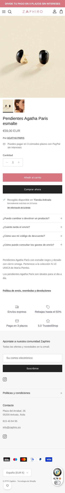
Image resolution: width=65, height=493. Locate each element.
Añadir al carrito (32, 177)
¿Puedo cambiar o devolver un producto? (26, 218)
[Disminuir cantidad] (6, 162)
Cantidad (8, 155)
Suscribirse (33, 368)
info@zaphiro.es (12, 427)
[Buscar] (11, 12)
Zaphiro (12, 481)
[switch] (57, 483)
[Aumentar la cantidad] (20, 162)
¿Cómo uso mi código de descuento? (24, 235)
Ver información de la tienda (18, 208)
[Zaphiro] (32, 11)
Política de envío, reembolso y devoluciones (27, 290)
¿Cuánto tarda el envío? (16, 227)
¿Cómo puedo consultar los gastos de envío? (28, 244)
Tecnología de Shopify (26, 481)
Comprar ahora (32, 189)
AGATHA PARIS (15, 138)
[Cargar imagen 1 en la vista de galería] (32, 57)
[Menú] (4, 12)
